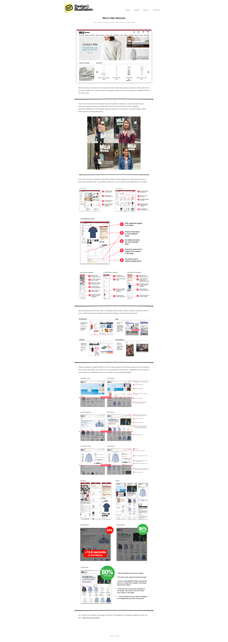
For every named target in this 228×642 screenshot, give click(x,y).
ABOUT (128, 10)
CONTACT (146, 10)
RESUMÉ (136, 10)
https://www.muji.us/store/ (91, 618)
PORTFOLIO (156, 10)
